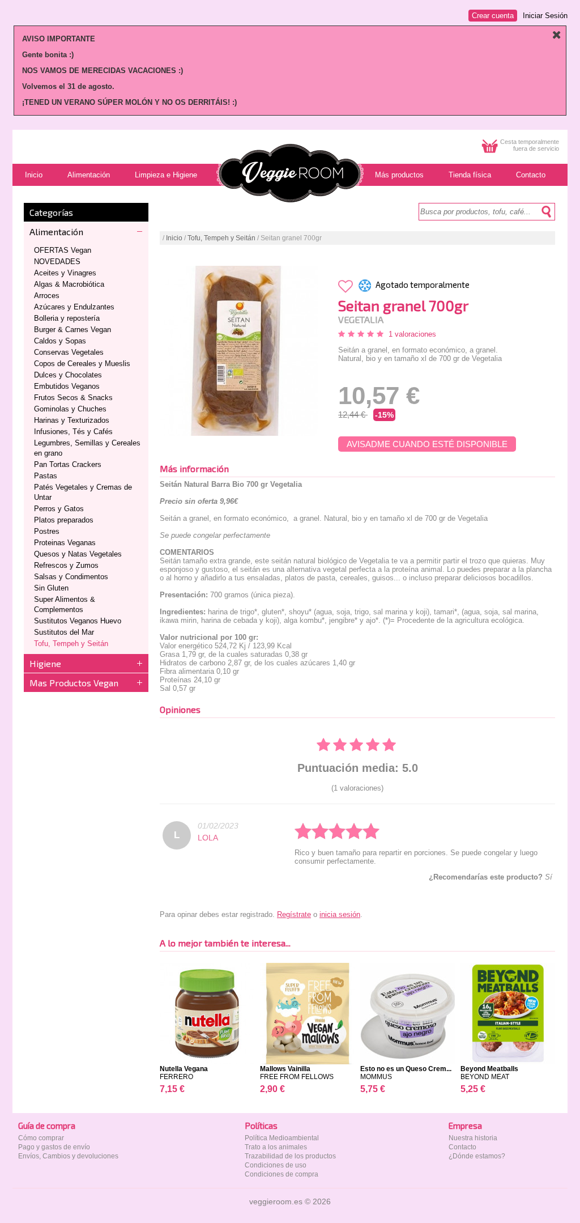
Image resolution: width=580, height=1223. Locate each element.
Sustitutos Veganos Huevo (77, 621)
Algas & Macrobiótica (69, 284)
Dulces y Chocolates (68, 375)
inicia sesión (339, 914)
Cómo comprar (41, 1138)
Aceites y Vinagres (65, 273)
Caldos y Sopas (60, 341)
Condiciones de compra (281, 1174)
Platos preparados (63, 520)
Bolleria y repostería (67, 318)
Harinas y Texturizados (71, 420)
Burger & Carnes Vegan (72, 329)
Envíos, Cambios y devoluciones (68, 1156)
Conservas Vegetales (69, 352)
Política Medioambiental (282, 1138)
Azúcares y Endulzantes (74, 307)
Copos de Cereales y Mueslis (82, 363)
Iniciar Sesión (545, 15)
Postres (46, 531)
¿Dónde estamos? (477, 1156)
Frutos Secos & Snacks (73, 397)
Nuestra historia (473, 1138)
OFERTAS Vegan (62, 250)
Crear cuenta (493, 15)
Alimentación (56, 231)
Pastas (45, 476)
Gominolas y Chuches (70, 409)
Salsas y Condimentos (71, 576)
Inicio (174, 238)
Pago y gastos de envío (54, 1147)
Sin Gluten (51, 588)
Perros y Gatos (59, 508)
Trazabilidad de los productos (290, 1156)
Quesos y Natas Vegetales (78, 554)
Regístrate (294, 914)
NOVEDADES (57, 261)
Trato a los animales (276, 1147)
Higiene (45, 663)
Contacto (462, 1147)
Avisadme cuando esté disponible (427, 444)
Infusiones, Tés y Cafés (73, 431)
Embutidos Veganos (67, 386)
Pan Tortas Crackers (67, 464)
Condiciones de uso (275, 1165)
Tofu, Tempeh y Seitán (71, 643)
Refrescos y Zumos (66, 565)
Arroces (46, 295)
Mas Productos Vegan (73, 682)
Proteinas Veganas (65, 542)
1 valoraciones (412, 334)
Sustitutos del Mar (64, 632)
